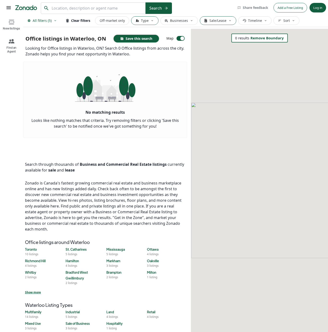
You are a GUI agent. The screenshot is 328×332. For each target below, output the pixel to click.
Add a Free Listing (290, 8)
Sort (286, 20)
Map (170, 38)
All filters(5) (42, 20)
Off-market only (112, 20)
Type (145, 20)
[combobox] (97, 8)
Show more (33, 292)
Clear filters (80, 20)
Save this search (139, 38)
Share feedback (255, 7)
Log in (317, 8)
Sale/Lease (217, 20)
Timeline (255, 20)
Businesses (179, 20)
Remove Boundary (267, 38)
